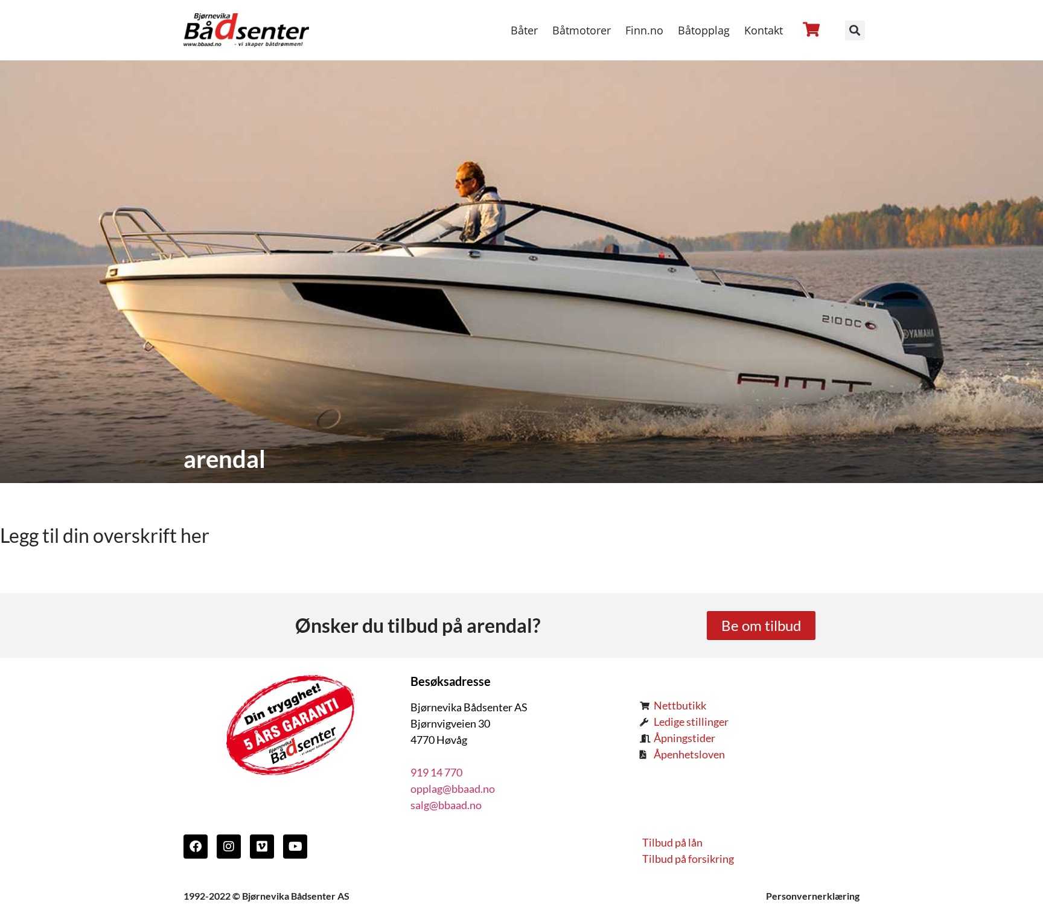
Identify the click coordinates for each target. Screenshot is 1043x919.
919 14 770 (436, 772)
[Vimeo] (262, 846)
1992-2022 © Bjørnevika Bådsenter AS (266, 895)
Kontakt (763, 30)
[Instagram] (229, 846)
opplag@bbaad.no (452, 788)
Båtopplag (704, 30)
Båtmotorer (581, 30)
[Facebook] (195, 846)
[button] (855, 30)
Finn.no (644, 30)
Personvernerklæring (813, 895)
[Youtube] (295, 846)
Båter (524, 30)
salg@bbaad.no (446, 805)
